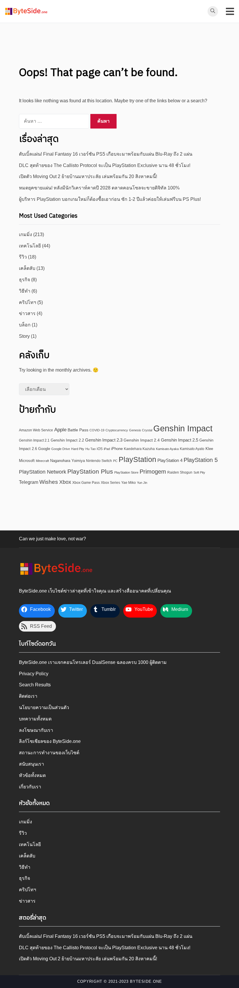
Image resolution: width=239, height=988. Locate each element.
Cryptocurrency (117, 430)
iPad (107, 449)
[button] (26, 11)
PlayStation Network (42, 472)
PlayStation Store (126, 472)
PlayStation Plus (90, 471)
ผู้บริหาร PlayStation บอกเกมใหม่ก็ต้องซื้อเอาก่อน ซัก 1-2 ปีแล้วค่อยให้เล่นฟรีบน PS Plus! (110, 199)
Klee (209, 448)
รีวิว (23, 256)
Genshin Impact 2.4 (142, 440)
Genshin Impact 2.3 (103, 439)
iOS (100, 449)
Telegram (28, 482)
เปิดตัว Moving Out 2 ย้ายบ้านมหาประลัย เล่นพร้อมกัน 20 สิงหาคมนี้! (88, 176)
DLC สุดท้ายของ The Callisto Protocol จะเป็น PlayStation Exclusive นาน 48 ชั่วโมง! (104, 165)
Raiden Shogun (179, 472)
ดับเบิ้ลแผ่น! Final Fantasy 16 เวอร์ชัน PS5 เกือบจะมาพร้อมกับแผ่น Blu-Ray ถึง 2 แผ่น (105, 154)
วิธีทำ (24, 291)
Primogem (153, 471)
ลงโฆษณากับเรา (36, 730)
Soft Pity (199, 472)
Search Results (35, 684)
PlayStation (137, 459)
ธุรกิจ (24, 279)
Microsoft (27, 460)
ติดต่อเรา (28, 696)
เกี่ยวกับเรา (30, 786)
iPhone (117, 448)
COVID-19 (96, 430)
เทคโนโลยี (30, 245)
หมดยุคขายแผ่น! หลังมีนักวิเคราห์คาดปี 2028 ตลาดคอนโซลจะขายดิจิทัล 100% (99, 187)
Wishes (48, 482)
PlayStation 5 (201, 460)
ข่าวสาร (27, 313)
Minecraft (42, 461)
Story (24, 336)
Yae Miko (128, 483)
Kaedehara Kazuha (139, 449)
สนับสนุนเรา (31, 764)
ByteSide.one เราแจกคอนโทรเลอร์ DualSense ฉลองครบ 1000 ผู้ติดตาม (93, 662)
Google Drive (60, 449)
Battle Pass (78, 430)
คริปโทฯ (27, 302)
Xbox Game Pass (86, 482)
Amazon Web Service (36, 430)
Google (44, 448)
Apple (60, 430)
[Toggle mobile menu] (230, 11)
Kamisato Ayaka (167, 449)
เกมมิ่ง (25, 234)
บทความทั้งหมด (35, 718)
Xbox (65, 482)
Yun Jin (142, 482)
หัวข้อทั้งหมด (32, 775)
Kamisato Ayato (192, 449)
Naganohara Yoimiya (67, 460)
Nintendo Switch (99, 461)
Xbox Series (110, 483)
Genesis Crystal (140, 430)
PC (115, 461)
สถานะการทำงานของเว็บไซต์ (49, 752)
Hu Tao (90, 449)
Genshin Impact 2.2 (67, 440)
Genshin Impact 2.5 (179, 439)
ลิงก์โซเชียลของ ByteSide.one (50, 741)
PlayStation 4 (169, 460)
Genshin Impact (182, 428)
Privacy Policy (33, 673)
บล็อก (25, 324)
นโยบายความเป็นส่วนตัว (44, 707)
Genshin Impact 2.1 (34, 440)
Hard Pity (77, 449)
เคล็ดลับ (27, 268)
